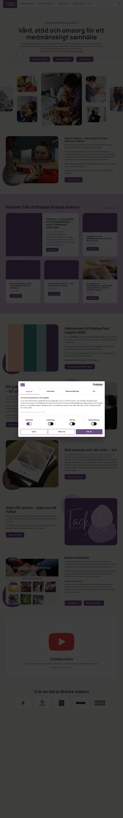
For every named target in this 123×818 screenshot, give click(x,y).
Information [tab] (51, 391)
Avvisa (34, 432)
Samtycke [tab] (29, 391)
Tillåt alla (89, 432)
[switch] (50, 423)
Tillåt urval (61, 432)
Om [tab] (94, 391)
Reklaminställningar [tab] (72, 391)
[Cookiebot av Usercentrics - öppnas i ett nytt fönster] (94, 384)
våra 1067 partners (31, 401)
